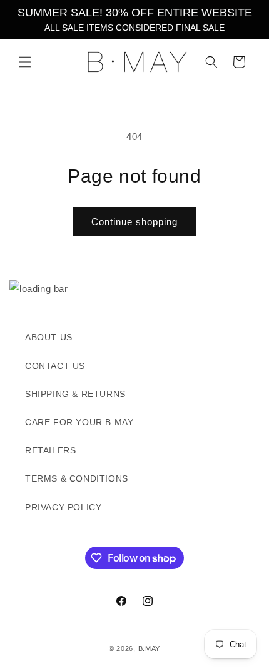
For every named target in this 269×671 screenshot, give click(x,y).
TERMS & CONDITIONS (76, 478)
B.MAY (149, 648)
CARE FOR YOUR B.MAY (79, 422)
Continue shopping (134, 221)
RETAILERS (50, 450)
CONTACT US (55, 366)
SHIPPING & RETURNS (75, 394)
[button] (25, 62)
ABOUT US (49, 337)
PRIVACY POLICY (63, 507)
